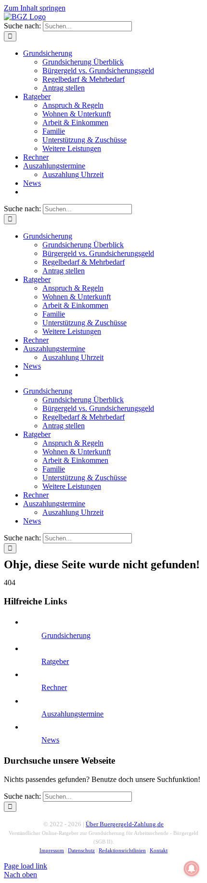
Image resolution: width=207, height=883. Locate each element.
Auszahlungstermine (72, 714)
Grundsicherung (66, 635)
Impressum (51, 850)
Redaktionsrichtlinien (122, 850)
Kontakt (159, 850)
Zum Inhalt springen (34, 8)
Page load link (25, 866)
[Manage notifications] (191, 868)
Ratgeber (55, 661)
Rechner (54, 687)
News (50, 740)
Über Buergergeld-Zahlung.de (125, 824)
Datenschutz (81, 850)
